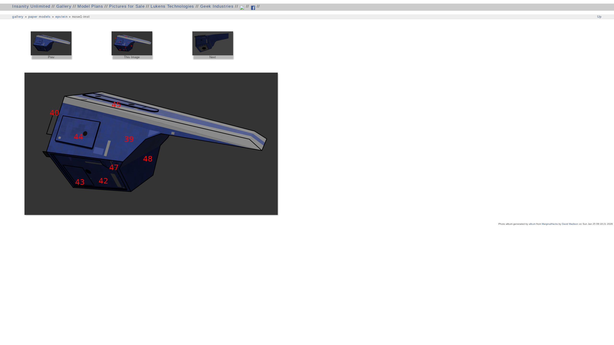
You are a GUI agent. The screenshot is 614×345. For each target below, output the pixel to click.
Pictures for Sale (127, 6)
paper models (39, 16)
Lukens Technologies (172, 6)
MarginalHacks (550, 224)
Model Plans (90, 6)
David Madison (570, 224)
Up (599, 16)
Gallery (63, 6)
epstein (61, 16)
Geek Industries (217, 6)
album (532, 224)
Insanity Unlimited (31, 6)
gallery (18, 16)
